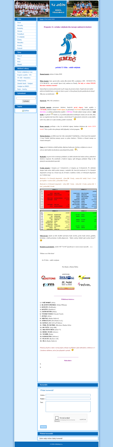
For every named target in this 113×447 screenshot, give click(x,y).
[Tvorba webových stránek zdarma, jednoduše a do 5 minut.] (62, 444)
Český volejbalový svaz (25, 72)
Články (19, 40)
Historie (19, 31)
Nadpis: (42, 399)
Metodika (20, 42)
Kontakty (20, 28)
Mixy (18, 59)
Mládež (19, 64)
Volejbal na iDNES (23, 86)
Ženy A (19, 56)
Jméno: (42, 395)
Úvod (19, 22)
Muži (18, 61)
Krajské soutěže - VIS (24, 75)
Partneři (19, 48)
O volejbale (20, 37)
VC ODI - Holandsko (23, 78)
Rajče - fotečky (22, 89)
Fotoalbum (20, 34)
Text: (41, 402)
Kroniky (19, 45)
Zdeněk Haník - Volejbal (25, 83)
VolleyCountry (21, 80)
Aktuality (20, 25)
